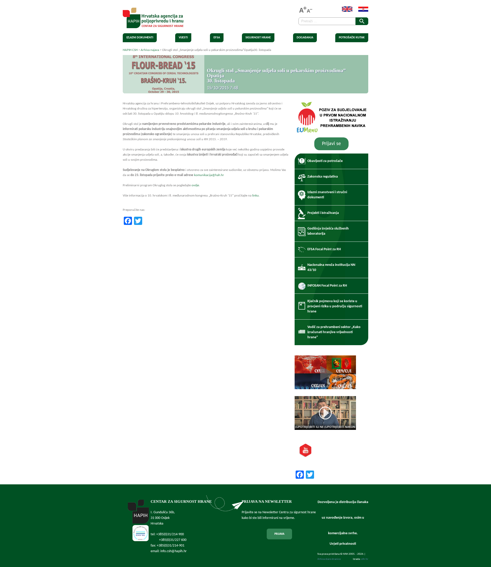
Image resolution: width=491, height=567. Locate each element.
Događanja (305, 37)
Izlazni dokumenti (139, 37)
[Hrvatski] (360, 11)
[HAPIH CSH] (153, 25)
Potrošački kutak (352, 37)
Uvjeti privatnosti (343, 544)
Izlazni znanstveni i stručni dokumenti (327, 194)
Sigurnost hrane (258, 37)
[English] (344, 11)
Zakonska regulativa (322, 177)
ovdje (195, 185)
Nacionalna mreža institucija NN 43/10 (331, 267)
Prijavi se (331, 143)
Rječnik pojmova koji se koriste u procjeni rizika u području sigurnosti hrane (334, 306)
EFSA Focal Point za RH (324, 249)
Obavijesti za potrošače (325, 161)
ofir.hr (364, 559)
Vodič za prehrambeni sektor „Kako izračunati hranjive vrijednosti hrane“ (334, 332)
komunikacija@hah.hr (209, 175)
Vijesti (183, 37)
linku (255, 195)
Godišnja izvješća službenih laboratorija (328, 231)
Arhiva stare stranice (329, 559)
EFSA (217, 37)
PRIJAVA (279, 534)
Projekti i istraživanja (323, 213)
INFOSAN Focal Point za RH (327, 286)
